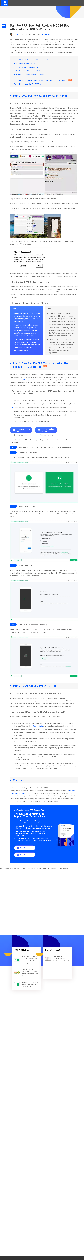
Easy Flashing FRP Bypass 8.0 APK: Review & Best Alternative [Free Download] (30, 972)
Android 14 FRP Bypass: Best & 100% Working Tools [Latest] (30, 984)
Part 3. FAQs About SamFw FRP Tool (27, 84)
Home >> (5, 868)
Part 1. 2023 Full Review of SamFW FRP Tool (31, 59)
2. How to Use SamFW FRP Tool (28, 67)
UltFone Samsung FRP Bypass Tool (23, 380)
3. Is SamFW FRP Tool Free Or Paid (29, 71)
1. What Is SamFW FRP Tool (26, 63)
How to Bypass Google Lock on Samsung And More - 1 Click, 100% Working (30, 960)
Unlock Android (45, 34)
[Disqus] (42, 901)
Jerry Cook (17, 34)
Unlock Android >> (15, 868)
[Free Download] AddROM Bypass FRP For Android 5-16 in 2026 (61, 959)
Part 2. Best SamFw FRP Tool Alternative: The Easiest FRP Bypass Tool (40, 80)
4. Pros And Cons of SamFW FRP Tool (30, 75)
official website (37, 726)
